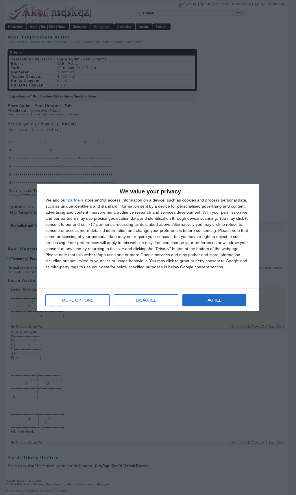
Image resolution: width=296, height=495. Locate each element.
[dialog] (148, 247)
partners (75, 200)
